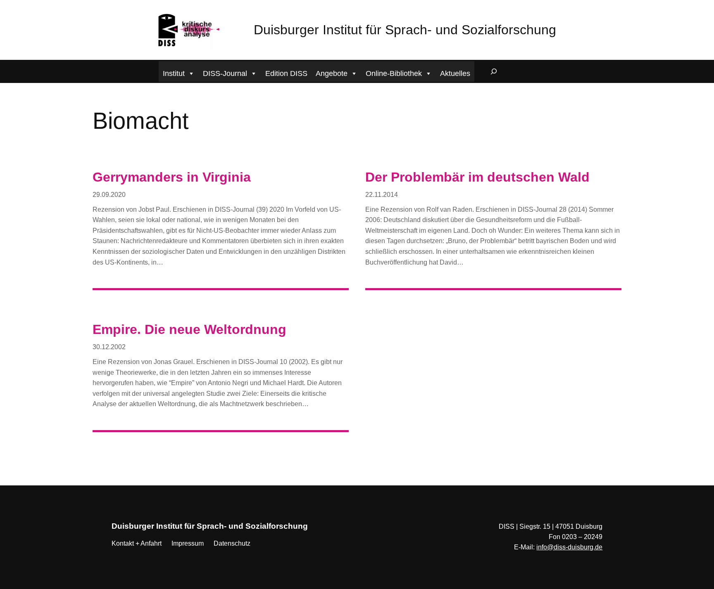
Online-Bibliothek (394, 73)
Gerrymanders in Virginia (172, 177)
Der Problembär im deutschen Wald (477, 177)
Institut (174, 73)
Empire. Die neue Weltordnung (189, 329)
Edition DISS (286, 73)
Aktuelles (455, 73)
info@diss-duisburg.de (569, 547)
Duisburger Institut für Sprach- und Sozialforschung (405, 29)
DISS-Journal (225, 73)
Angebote (331, 73)
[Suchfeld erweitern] (493, 71)
